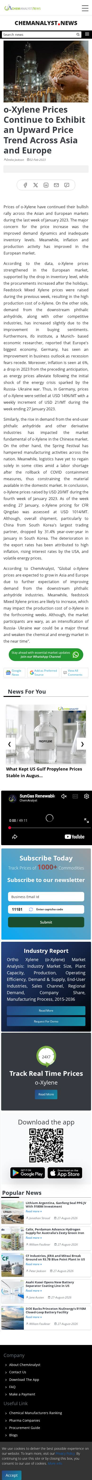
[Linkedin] (46, 185)
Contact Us (17, 1372)
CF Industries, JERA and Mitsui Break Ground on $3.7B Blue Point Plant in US (55, 1257)
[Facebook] (25, 185)
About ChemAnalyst (24, 1364)
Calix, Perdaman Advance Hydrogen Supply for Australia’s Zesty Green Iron (55, 1231)
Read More (46, 1094)
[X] (35, 185)
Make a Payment (21, 1394)
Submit (46, 922)
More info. (55, 1463)
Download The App (23, 1379)
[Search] (78, 34)
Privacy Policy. (65, 1453)
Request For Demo (46, 1021)
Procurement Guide (24, 1427)
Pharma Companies (24, 1420)
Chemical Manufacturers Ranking (35, 1413)
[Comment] (67, 185)
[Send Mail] (56, 185)
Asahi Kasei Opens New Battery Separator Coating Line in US (50, 1284)
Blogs (13, 1435)
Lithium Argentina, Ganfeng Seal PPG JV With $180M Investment (56, 1205)
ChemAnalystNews (46, 23)
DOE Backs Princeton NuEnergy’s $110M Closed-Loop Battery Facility (56, 1310)
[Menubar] (85, 8)
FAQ (12, 1387)
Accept (12, 1475)
